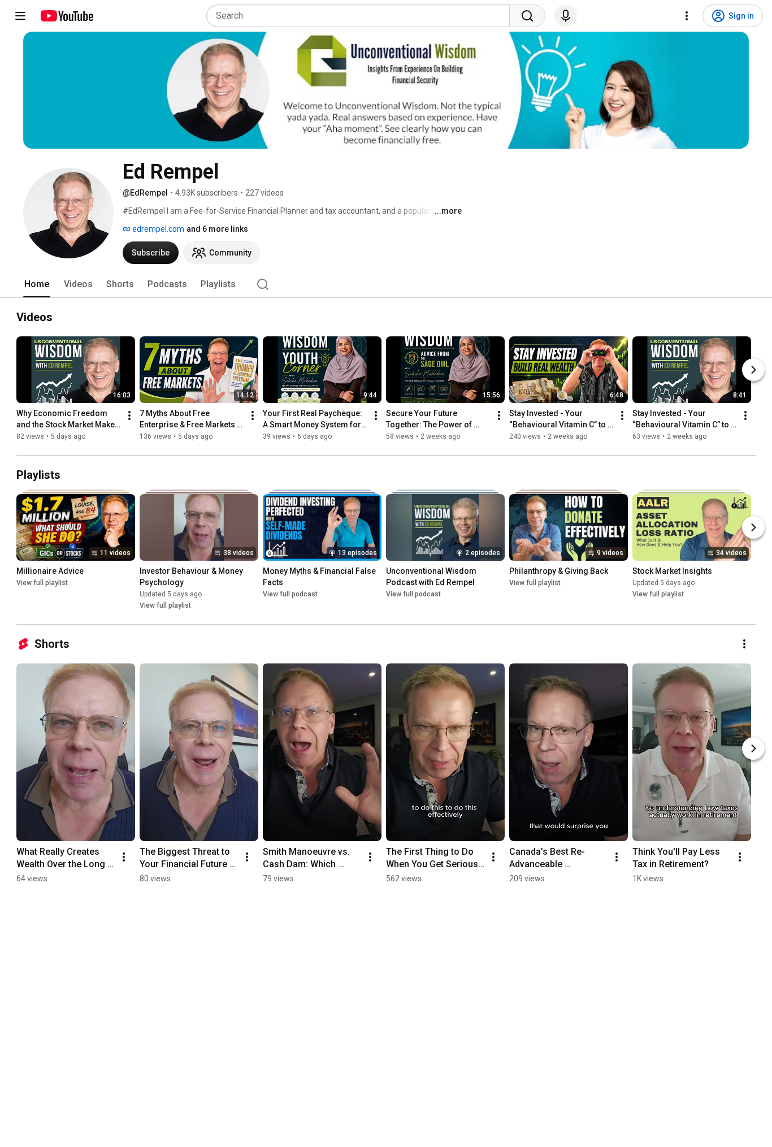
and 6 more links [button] (217, 228)
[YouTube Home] (66, 16)
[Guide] (20, 16)
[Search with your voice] (565, 16)
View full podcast (290, 594)
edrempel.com (157, 228)
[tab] (36, 284)
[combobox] (361, 16)
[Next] (753, 369)
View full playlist (42, 583)
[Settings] (686, 16)
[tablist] (386, 284)
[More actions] (129, 415)
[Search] (527, 16)
